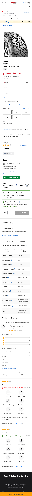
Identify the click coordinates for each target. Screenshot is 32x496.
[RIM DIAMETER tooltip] (11, 264)
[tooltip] (19, 202)
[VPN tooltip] (5, 311)
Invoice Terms (23, 484)
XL (16, 117)
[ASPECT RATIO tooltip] (11, 260)
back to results (7, 25)
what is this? (26, 108)
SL (7, 117)
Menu (4, 2)
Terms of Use (15, 484)
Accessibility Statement (13, 487)
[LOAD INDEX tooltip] (10, 286)
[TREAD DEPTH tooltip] (11, 282)
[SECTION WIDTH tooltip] (12, 256)
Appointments (5, 7)
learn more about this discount (9, 173)
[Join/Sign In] (24, 2)
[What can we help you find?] (29, 7)
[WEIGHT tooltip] (8, 278)
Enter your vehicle (10, 22)
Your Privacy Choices (20, 485)
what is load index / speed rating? (11, 105)
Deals (20, 7)
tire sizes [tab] (22, 241)
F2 (26, 112)
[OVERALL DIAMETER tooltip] (14, 269)
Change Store (27, 12)
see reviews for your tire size (9, 368)
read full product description (10, 235)
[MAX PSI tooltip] (8, 295)
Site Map (21, 487)
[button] (16, 44)
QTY (4, 213)
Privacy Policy (8, 484)
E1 (7, 112)
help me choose (7, 97)
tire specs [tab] (10, 241)
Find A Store (14, 7)
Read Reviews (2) (24, 145)
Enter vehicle (7, 130)
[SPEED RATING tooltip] (11, 301)
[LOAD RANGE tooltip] (10, 291)
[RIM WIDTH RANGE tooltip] (14, 273)
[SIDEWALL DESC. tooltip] (12, 306)
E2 (16, 112)
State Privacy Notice (10, 485)
